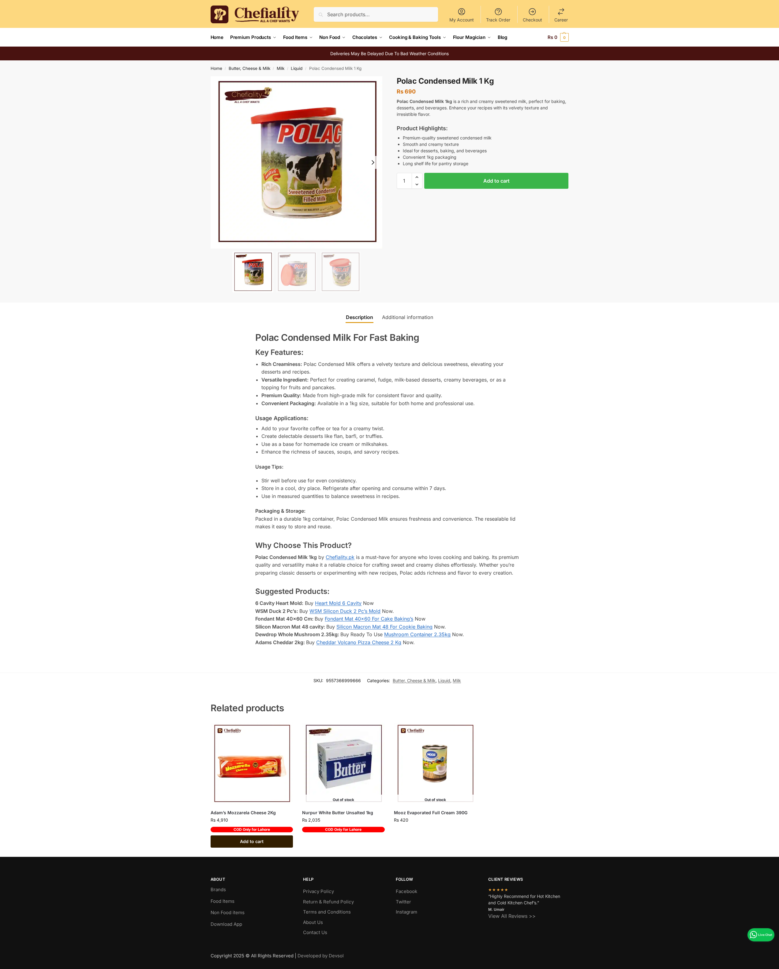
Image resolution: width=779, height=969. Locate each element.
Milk (280, 68)
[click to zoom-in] (297, 162)
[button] (558, 37)
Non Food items (228, 912)
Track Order (498, 19)
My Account (461, 19)
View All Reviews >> (512, 916)
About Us (313, 922)
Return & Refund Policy (328, 902)
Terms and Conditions (327, 912)
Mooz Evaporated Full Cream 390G (430, 812)
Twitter (403, 902)
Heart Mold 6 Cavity (338, 603)
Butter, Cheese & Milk (249, 68)
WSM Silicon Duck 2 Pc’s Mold (344, 611)
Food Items (222, 901)
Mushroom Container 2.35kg (417, 634)
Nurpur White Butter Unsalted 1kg (337, 812)
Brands (218, 889)
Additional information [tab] (407, 317)
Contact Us (315, 932)
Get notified (343, 841)
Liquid (296, 68)
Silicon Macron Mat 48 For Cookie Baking (384, 627)
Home (216, 68)
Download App (226, 924)
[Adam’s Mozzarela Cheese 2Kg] (252, 764)
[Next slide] (372, 162)
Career (561, 19)
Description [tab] (359, 317)
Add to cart (496, 181)
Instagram (406, 912)
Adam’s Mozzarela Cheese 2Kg (243, 812)
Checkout (532, 19)
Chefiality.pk (340, 557)
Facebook (406, 891)
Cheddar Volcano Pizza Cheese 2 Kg (358, 642)
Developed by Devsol (321, 956)
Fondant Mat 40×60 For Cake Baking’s (369, 619)
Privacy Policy (318, 891)
